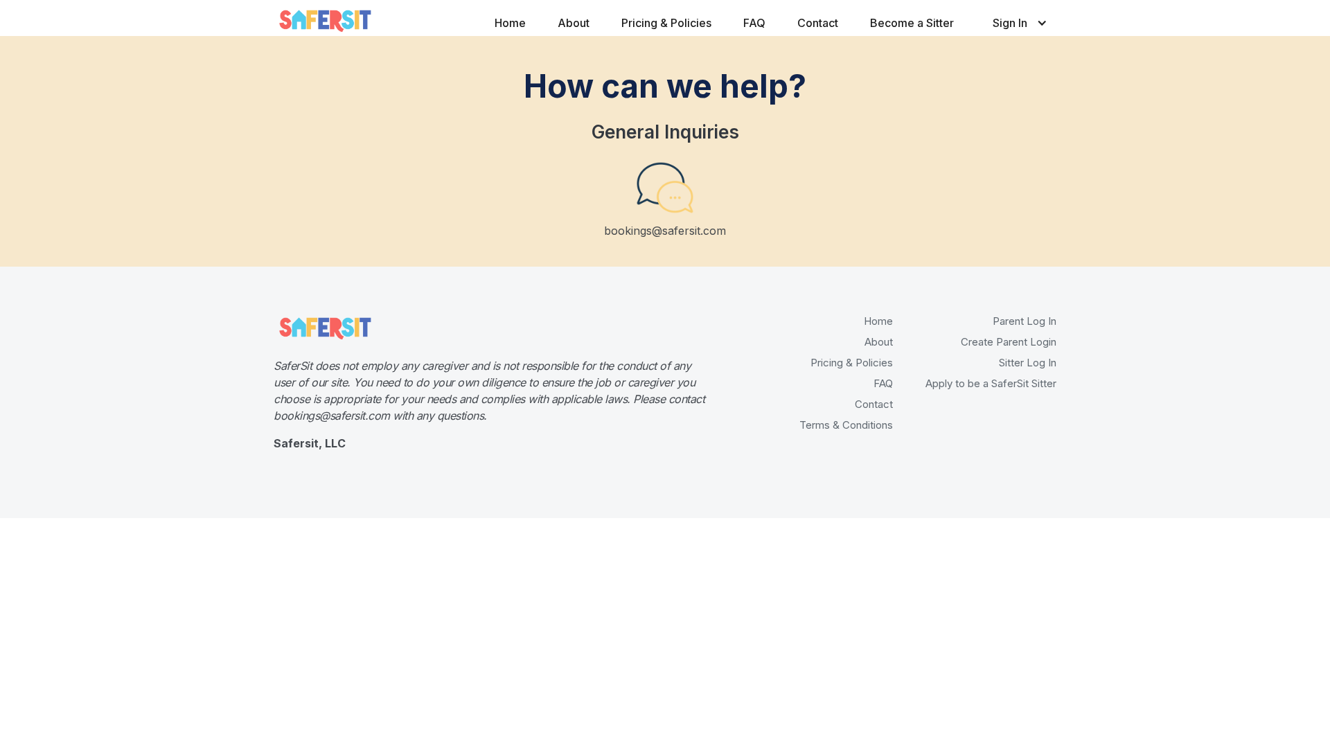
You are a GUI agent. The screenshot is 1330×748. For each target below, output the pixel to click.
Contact (817, 23)
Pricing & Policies (666, 23)
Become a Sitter (912, 23)
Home (510, 23)
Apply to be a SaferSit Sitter (990, 383)
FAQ (754, 23)
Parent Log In (1024, 321)
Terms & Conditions (846, 424)
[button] (1009, 17)
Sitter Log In (1027, 362)
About (573, 23)
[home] (326, 19)
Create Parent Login (1008, 341)
